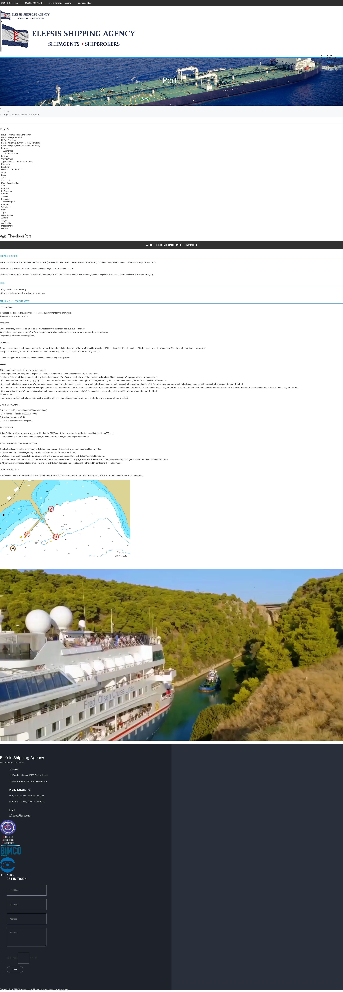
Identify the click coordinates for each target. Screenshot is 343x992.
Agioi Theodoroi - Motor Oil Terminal (17, 161)
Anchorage (8, 151)
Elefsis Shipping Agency (22, 757)
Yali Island (5, 207)
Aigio (3, 172)
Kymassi (5, 199)
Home (329, 55)
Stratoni (4, 194)
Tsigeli (4, 220)
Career (330, 64)
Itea (3, 185)
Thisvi (3, 177)
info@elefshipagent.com (60, 3)
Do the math (12, 958)
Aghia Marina (7, 215)
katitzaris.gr (63, 989)
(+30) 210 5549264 (33, 3)
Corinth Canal (7, 159)
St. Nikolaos (6, 191)
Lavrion (4, 156)
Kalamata (5, 164)
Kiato (3, 175)
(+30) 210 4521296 (17, 802)
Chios (3, 210)
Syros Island (6, 180)
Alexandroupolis (8, 202)
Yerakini (4, 196)
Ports (330, 62)
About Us (331, 57)
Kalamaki (5, 204)
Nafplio (4, 228)
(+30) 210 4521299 (36, 802)
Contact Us (333, 66)
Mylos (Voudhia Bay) (10, 183)
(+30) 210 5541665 (9, 3)
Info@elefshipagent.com (20, 815)
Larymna (5, 188)
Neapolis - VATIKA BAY (11, 169)
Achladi (4, 218)
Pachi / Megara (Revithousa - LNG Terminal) (20, 143)
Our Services (333, 60)
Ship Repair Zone (10, 153)
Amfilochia (6, 223)
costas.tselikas (84, 3)
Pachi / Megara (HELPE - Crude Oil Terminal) (20, 145)
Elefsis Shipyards (8, 140)
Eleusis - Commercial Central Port (16, 135)
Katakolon (5, 167)
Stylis (3, 212)
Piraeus (4, 148)
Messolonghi (7, 226)
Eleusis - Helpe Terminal (11, 137)
